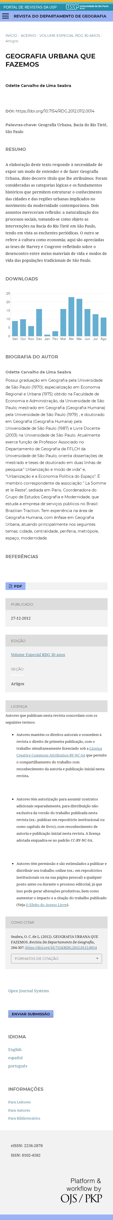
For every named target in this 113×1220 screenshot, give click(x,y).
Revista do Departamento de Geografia (60, 16)
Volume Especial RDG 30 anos (69, 35)
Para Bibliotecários (24, 1118)
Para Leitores (19, 1102)
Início (11, 35)
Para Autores (19, 1110)
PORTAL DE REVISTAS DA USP (30, 7)
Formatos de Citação (36, 958)
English (15, 1049)
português (17, 1066)
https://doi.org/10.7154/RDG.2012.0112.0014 (55, 111)
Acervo (28, 35)
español (15, 1057)
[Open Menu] (5, 16)
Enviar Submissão (31, 1014)
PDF (17, 586)
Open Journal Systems (28, 990)
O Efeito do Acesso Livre (46, 904)
